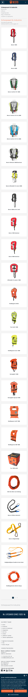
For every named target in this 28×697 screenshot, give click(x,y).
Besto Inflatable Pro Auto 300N (14, 186)
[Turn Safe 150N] (14, 318)
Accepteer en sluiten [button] (7, 691)
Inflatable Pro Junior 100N (14, 280)
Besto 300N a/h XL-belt (14, 209)
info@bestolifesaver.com (8, 657)
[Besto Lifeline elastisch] (14, 506)
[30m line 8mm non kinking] (14, 482)
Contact (4, 633)
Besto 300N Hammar (14, 256)
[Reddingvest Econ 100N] (14, 341)
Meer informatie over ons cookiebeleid (15, 688)
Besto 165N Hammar (14, 233)
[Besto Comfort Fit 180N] (14, 82)
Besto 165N (14, 45)
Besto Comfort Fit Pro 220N (14, 115)
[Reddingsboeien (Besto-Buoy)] (14, 576)
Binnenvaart (4, 9)
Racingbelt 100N (14, 374)
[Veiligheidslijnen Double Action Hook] (14, 553)
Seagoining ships (5, 13)
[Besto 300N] (14, 59)
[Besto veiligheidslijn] (14, 529)
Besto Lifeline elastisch (14, 515)
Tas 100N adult (14, 468)
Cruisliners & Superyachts (7, 16)
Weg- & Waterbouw (5, 14)
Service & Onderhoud (7, 628)
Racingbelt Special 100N (14, 397)
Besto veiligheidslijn (14, 538)
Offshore (3, 11)
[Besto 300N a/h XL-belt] (14, 200)
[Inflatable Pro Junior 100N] (14, 271)
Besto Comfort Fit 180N (14, 92)
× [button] (26, 675)
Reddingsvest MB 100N (14, 444)
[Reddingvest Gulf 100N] (14, 412)
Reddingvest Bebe (14, 303)
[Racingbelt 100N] (14, 365)
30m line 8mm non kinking (14, 491)
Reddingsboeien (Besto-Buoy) (14, 585)
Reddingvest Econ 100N (14, 350)
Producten (4, 626)
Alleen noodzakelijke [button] (20, 691)
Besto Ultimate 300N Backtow (14, 162)
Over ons (4, 632)
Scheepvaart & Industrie (9, 7)
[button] (14, 694)
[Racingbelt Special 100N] (14, 388)
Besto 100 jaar (5, 644)
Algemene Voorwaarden (7, 641)
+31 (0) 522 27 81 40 (7, 656)
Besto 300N (14, 68)
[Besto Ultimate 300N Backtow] (14, 153)
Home (3, 624)
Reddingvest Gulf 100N (14, 421)
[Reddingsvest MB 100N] (14, 435)
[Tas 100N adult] (14, 459)
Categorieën (5, 630)
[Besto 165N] (14, 35)
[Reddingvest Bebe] (14, 294)
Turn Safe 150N (14, 327)
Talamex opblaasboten (7, 637)
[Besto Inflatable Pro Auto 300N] (14, 177)
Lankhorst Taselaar (6, 635)
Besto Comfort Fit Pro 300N (14, 139)
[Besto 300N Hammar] (14, 247)
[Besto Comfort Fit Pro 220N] (14, 106)
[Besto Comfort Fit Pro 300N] (14, 130)
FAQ (3, 642)
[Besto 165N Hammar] (14, 224)
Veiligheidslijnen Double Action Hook (14, 562)
